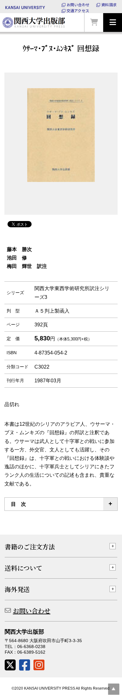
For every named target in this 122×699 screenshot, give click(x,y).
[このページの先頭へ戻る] (113, 689)
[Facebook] (24, 665)
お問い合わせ (78, 5)
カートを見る (93, 22)
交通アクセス (78, 10)
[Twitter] (10, 665)
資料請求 (109, 5)
